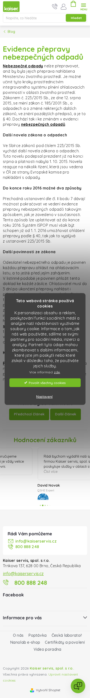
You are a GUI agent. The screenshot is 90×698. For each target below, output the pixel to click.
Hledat (76, 18)
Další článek (65, 414)
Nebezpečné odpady (23, 65)
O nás (18, 637)
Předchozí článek (29, 414)
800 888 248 (27, 548)
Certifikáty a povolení (65, 644)
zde (57, 372)
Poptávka (37, 637)
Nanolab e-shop (25, 644)
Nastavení (44, 396)
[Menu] (83, 6)
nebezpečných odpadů (43, 124)
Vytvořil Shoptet (48, 692)
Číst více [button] (22, 471)
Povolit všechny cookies (47, 382)
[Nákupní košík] (73, 4)
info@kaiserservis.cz (36, 542)
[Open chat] (78, 686)
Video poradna (47, 651)
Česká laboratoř (67, 637)
